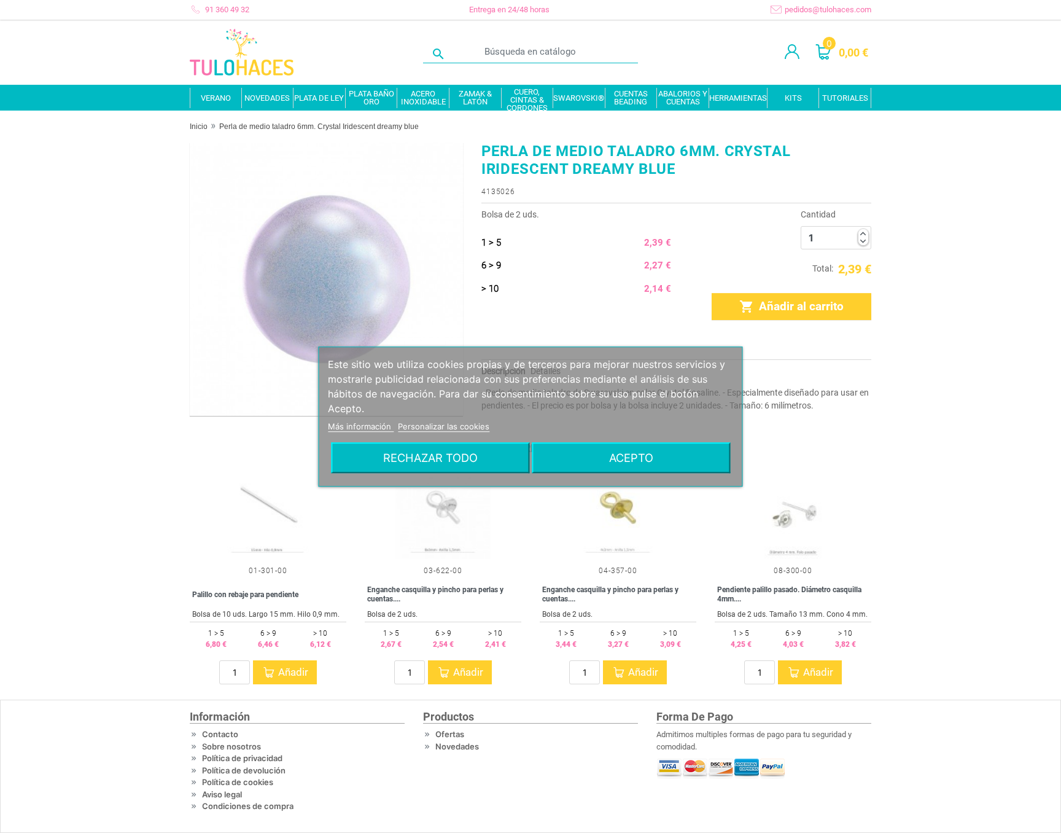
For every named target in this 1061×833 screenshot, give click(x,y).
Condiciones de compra (247, 806)
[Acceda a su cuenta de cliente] (792, 52)
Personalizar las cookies (443, 426)
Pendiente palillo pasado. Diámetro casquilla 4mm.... (789, 594)
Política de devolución (244, 770)
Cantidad (818, 214)
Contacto (220, 734)
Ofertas (449, 734)
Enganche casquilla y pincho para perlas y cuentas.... (435, 594)
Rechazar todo (430, 457)
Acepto (631, 457)
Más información (361, 426)
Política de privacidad (242, 758)
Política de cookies (237, 782)
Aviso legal (222, 794)
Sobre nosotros (231, 746)
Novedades (457, 746)
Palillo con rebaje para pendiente (245, 594)
